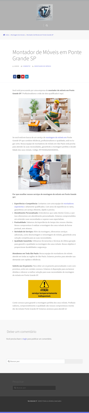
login (25, 339)
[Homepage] (44, 12)
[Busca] (45, 23)
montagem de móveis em (56, 137)
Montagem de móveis (42, 66)
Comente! (26, 66)
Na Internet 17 (32, 401)
